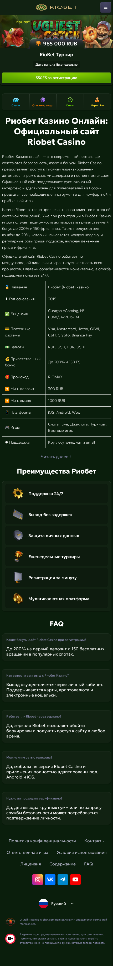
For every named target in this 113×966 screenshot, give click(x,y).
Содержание (62, 863)
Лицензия (30, 863)
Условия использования (82, 852)
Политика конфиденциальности (42, 840)
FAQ (88, 863)
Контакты (94, 840)
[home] (56, 7)
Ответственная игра (27, 852)
